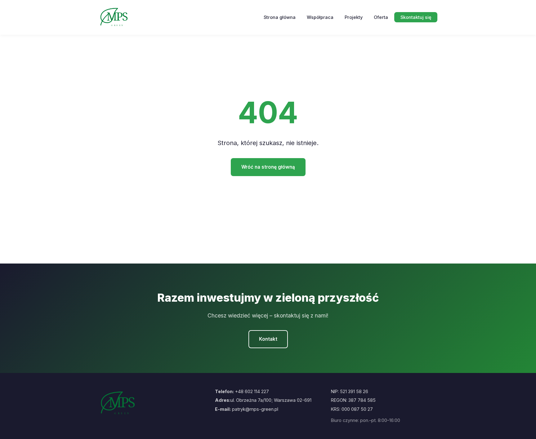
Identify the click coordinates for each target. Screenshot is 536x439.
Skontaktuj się (415, 17)
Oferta (381, 17)
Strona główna (280, 17)
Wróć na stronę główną (268, 167)
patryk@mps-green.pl (255, 409)
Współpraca (320, 17)
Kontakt (268, 339)
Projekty (354, 17)
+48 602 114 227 (252, 391)
